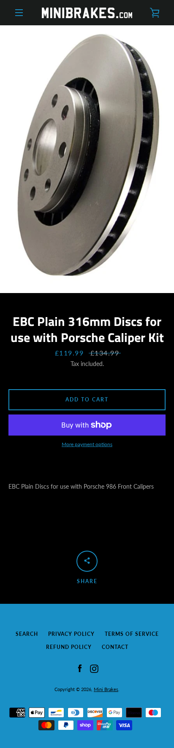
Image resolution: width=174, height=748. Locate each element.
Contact (115, 647)
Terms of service (132, 634)
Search (27, 634)
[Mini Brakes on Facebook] (80, 667)
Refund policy (69, 647)
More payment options (87, 444)
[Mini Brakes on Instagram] (94, 667)
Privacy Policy (71, 634)
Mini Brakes (106, 689)
